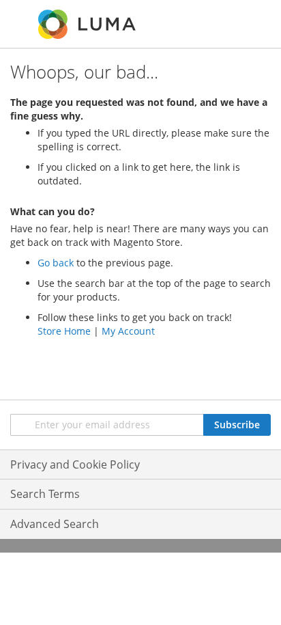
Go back (56, 262)
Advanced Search (54, 523)
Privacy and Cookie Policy (75, 464)
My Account (128, 330)
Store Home (64, 330)
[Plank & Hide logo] (88, 24)
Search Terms (45, 493)
